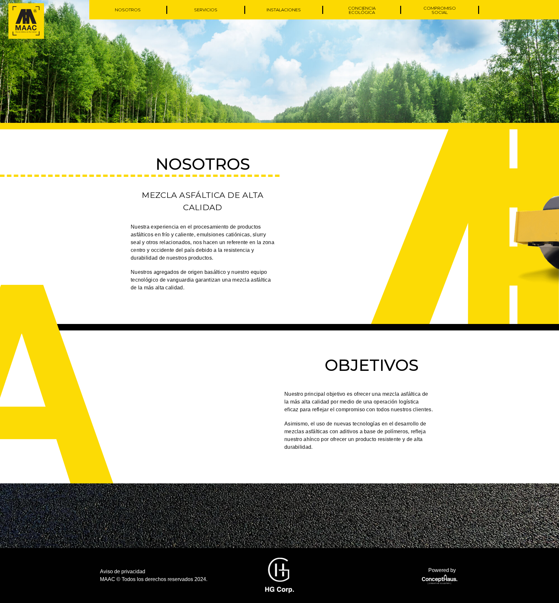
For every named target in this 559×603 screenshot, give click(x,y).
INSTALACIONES (284, 10)
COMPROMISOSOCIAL (439, 10)
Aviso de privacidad (122, 571)
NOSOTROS (128, 10)
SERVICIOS (205, 10)
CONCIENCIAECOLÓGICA (362, 10)
